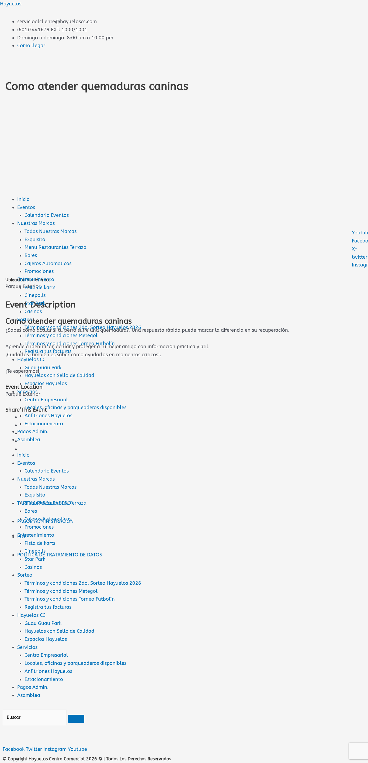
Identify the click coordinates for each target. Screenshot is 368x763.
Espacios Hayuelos (46, 383)
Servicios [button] (27, 647)
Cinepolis (35, 295)
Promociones (39, 271)
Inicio (23, 199)
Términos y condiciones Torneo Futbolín (70, 344)
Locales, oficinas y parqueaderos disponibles (75, 407)
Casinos (33, 311)
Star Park (35, 303)
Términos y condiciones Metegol (61, 335)
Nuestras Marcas (36, 223)
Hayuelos (10, 4)
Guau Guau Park (43, 368)
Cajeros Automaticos (48, 263)
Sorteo (24, 320)
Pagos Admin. (32, 431)
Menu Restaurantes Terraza (55, 247)
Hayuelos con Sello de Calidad (59, 375)
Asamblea (28, 440)
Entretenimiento (35, 279)
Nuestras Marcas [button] (36, 479)
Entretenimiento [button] (35, 535)
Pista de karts (40, 287)
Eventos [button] (26, 463)
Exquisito (35, 239)
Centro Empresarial (46, 400)
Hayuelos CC (31, 359)
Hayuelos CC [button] (31, 615)
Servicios (27, 392)
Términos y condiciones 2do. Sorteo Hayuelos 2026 (83, 327)
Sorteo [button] (24, 575)
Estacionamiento (44, 424)
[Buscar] (76, 719)
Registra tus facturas (48, 351)
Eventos (26, 207)
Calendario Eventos (47, 215)
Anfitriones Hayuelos (48, 416)
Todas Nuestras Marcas (51, 231)
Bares (31, 255)
